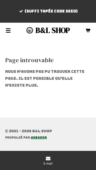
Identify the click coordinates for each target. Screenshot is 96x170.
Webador (39, 137)
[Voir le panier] (87, 30)
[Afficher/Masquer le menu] (8, 30)
